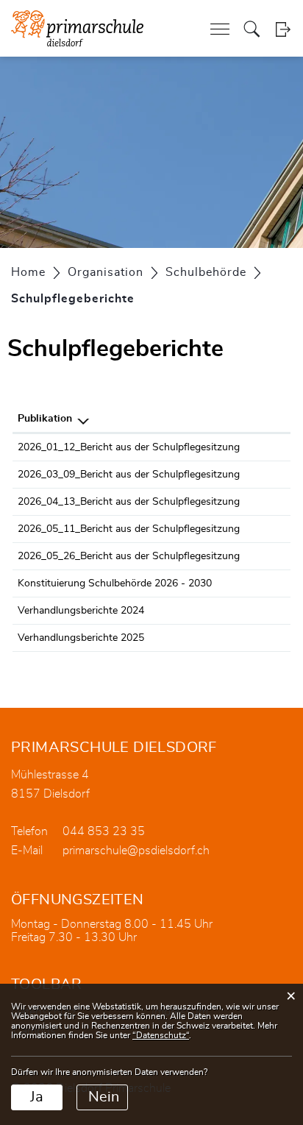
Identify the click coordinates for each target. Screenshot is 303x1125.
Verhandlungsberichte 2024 (81, 611)
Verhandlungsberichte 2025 (81, 638)
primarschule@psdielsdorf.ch (136, 850)
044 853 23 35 (104, 831)
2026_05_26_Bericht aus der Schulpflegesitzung (129, 556)
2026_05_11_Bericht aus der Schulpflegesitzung (129, 529)
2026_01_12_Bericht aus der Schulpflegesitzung (129, 447)
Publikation (45, 419)
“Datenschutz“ (160, 1035)
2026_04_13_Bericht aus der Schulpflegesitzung (129, 502)
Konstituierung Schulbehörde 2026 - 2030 (115, 583)
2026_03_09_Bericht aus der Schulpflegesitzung (129, 474)
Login (283, 29)
